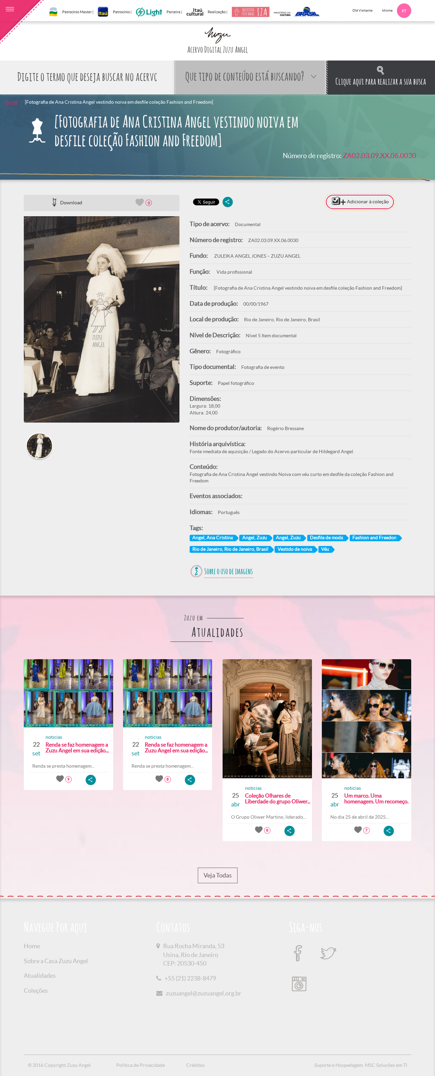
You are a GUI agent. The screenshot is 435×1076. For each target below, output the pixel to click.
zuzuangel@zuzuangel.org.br (203, 993)
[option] (101, 319)
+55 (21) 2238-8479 (190, 978)
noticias (54, 737)
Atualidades (40, 975)
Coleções (36, 990)
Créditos (195, 1065)
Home (11, 102)
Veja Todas (218, 875)
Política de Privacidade (140, 1065)
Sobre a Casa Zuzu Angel (56, 960)
